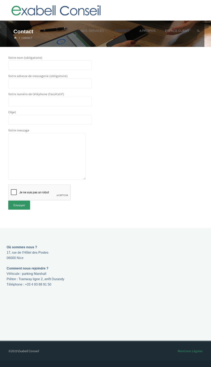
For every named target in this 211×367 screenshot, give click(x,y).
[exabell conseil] (56, 10)
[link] (198, 31)
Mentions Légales (190, 351)
